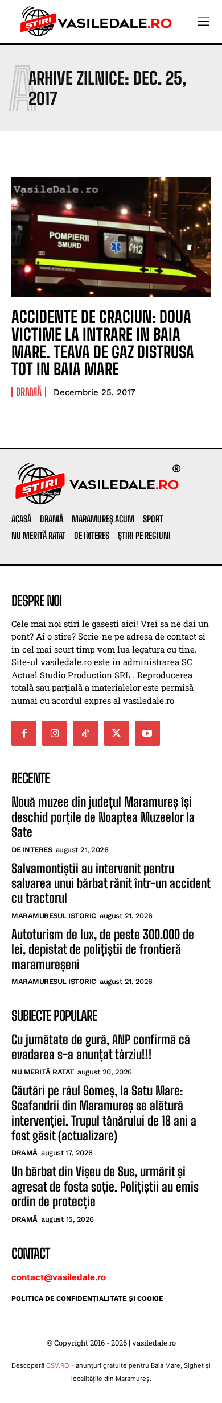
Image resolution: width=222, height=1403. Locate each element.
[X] (116, 733)
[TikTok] (85, 733)
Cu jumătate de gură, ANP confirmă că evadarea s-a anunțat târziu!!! (100, 1047)
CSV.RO (57, 1365)
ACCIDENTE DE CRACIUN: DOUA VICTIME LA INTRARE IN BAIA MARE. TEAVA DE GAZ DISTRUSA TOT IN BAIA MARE (102, 343)
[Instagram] (54, 733)
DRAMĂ (29, 392)
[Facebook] (23, 733)
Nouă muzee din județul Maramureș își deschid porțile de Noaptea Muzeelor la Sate (103, 817)
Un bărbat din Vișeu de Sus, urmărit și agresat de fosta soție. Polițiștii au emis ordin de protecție (105, 1186)
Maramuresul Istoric (53, 915)
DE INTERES (31, 849)
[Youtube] (147, 733)
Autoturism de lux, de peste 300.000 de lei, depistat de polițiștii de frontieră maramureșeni (102, 949)
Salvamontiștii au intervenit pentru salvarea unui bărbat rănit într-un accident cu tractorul (111, 883)
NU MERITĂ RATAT (42, 1072)
